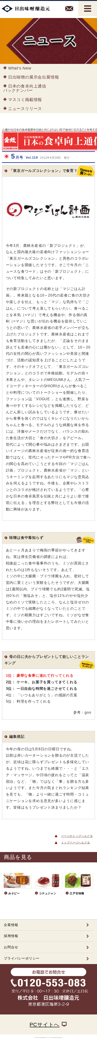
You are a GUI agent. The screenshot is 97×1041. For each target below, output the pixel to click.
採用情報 (11, 936)
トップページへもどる (75, 842)
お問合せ (11, 947)
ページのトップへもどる (77, 836)
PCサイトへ (45, 1025)
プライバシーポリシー (21, 958)
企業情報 (11, 925)
